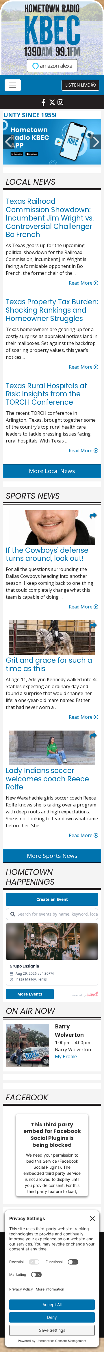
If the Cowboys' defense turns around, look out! (47, 554)
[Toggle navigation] (13, 85)
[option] (52, 142)
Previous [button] (8, 142)
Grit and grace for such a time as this (49, 664)
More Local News (52, 471)
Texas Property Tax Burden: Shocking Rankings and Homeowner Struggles (52, 310)
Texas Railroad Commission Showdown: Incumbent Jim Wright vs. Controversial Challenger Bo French (50, 218)
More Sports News (52, 856)
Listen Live (78, 85)
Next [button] (95, 142)
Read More (81, 283)
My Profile (66, 1056)
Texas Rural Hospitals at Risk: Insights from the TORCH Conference (46, 394)
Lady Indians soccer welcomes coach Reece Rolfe (47, 779)
